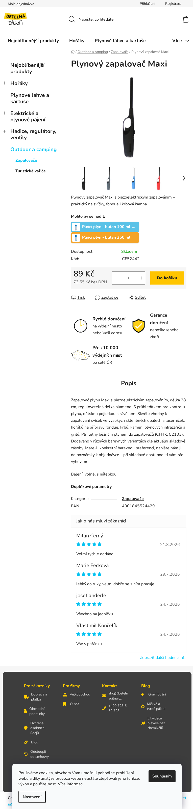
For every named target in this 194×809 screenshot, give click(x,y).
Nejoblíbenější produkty (27, 68)
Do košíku (167, 278)
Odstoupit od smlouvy (39, 754)
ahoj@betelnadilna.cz (118, 696)
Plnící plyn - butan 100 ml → (108, 226)
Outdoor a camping (33, 149)
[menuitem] (33, 40)
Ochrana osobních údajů (37, 728)
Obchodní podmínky (37, 711)
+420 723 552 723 (117, 708)
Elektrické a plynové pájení (27, 116)
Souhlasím (162, 776)
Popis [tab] (128, 383)
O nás (74, 704)
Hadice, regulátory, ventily (33, 134)
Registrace (173, 3)
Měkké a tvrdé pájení (156, 706)
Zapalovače (26, 160)
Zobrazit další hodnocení (162, 657)
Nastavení (32, 797)
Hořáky (19, 83)
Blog (34, 742)
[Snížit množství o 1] (116, 278)
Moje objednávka (21, 4)
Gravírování (157, 694)
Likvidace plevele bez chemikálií (156, 723)
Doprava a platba (39, 697)
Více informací (70, 784)
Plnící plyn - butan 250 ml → (108, 237)
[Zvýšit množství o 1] (141, 278)
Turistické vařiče (30, 171)
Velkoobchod (80, 694)
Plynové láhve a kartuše (29, 98)
